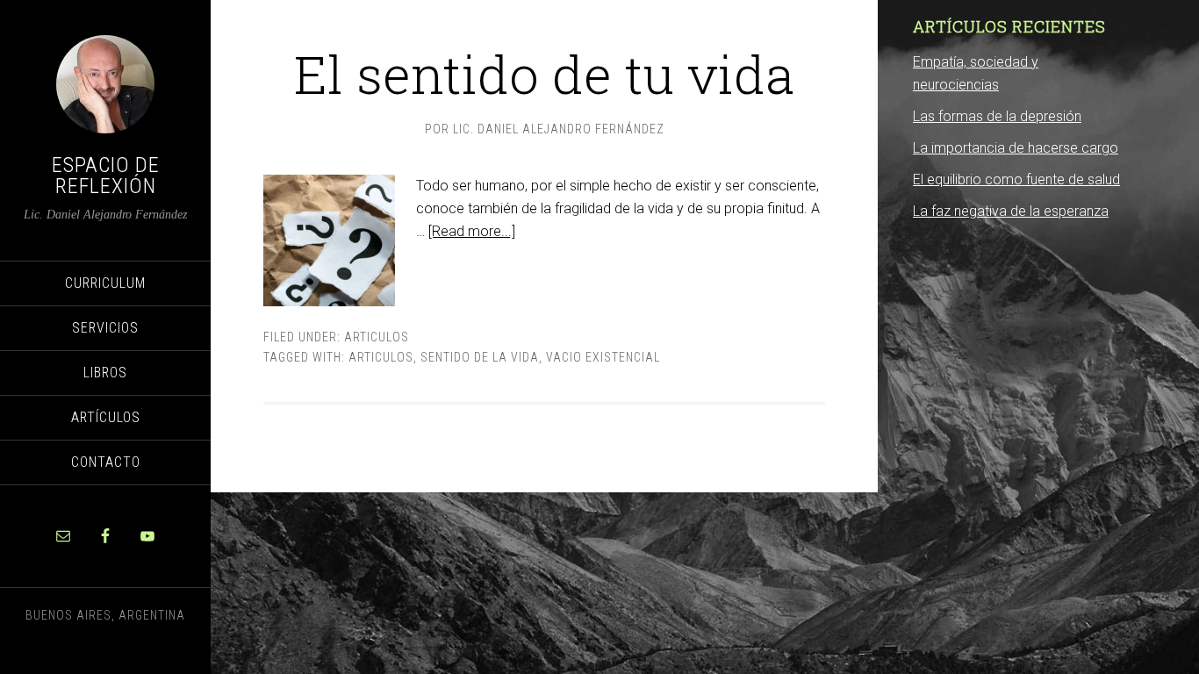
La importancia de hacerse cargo (1015, 148)
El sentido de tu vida (544, 73)
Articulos (376, 337)
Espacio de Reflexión (106, 175)
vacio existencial (603, 357)
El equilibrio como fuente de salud (1016, 179)
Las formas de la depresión (997, 116)
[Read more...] (471, 231)
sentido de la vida (479, 357)
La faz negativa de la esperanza (1011, 211)
